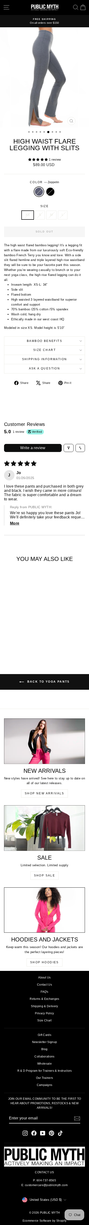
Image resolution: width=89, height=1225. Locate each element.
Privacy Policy (44, 1013)
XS (27, 215)
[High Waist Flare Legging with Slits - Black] (22, 645)
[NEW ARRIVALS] (44, 741)
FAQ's (44, 991)
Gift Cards (44, 1035)
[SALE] (44, 828)
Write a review (33, 448)
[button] (38, 159)
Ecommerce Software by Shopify (44, 1220)
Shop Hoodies (44, 962)
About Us (44, 977)
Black (50, 191)
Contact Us (44, 984)
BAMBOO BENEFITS (44, 341)
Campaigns (44, 1085)
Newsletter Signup (44, 1042)
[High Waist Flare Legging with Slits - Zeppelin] (17, 645)
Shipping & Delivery (44, 1006)
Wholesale (44, 1063)
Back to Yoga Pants (48, 681)
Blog (44, 1049)
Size (44, 206)
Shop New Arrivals (44, 793)
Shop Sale (44, 875)
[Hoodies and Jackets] (44, 910)
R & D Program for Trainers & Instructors (44, 1070)
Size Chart (44, 350)
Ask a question (44, 368)
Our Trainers (44, 1078)
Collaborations (44, 1056)
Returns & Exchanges (44, 999)
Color (44, 182)
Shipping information (44, 359)
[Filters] (69, 448)
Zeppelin (39, 191)
